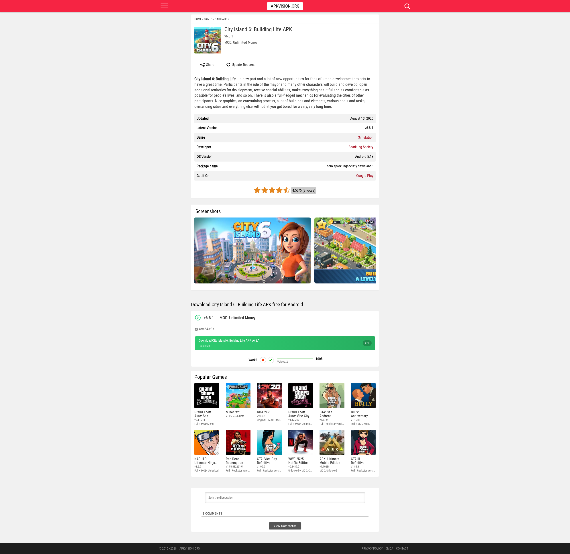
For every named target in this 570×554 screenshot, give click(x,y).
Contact (402, 548)
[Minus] (263, 360)
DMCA (389, 548)
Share (209, 65)
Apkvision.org (285, 6)
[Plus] (271, 360)
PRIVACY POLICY (372, 548)
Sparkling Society (361, 147)
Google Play (364, 176)
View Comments (285, 526)
